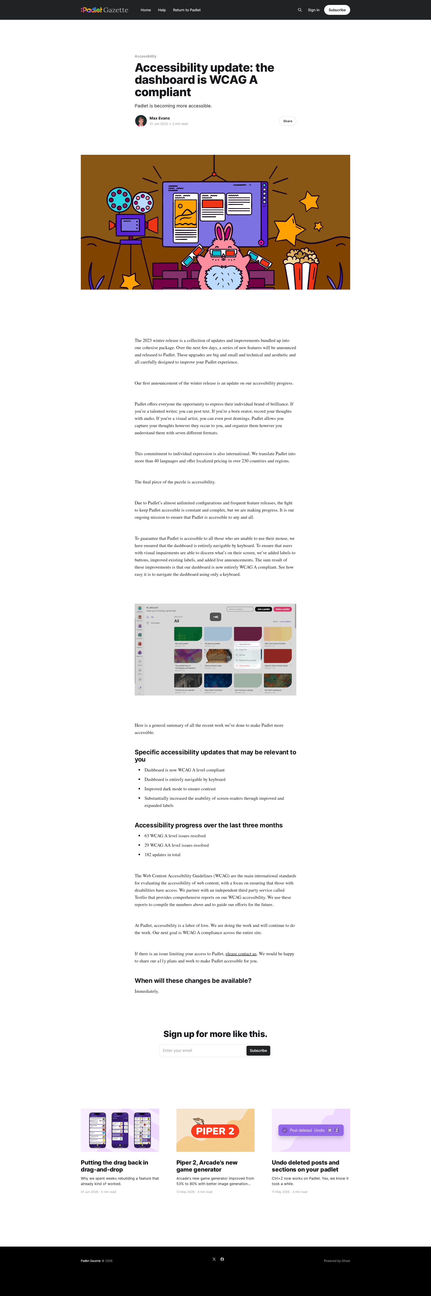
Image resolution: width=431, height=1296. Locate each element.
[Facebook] (222, 1259)
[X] (214, 1259)
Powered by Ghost (337, 1261)
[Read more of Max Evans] (141, 121)
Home (146, 10)
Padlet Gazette (91, 1261)
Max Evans (160, 118)
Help (162, 10)
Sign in (314, 10)
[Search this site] (299, 9)
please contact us (241, 953)
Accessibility (145, 56)
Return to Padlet (187, 10)
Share (287, 121)
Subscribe (337, 10)
